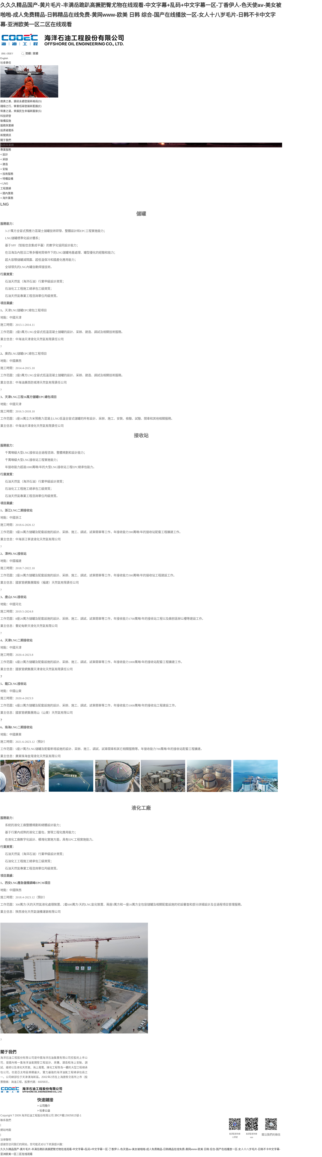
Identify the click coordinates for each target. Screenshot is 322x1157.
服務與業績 (7, 125)
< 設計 (4, 154)
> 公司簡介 (43, 1105)
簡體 (28, 53)
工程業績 (5, 188)
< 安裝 (4, 169)
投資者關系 (7, 130)
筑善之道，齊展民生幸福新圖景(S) (20, 111)
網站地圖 (5, 1129)
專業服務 (5, 149)
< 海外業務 (6, 198)
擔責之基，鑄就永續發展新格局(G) (21, 101)
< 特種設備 (6, 178)
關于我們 (5, 140)
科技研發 (5, 115)
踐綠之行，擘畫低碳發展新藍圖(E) (20, 106)
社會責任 (5, 62)
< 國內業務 (6, 193)
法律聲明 (5, 1139)
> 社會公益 (43, 1110)
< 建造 (4, 164)
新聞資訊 (5, 135)
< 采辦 (4, 159)
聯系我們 (5, 1120)
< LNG (4, 183)
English (4, 58)
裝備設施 (5, 120)
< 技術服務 (6, 173)
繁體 (35, 53)
